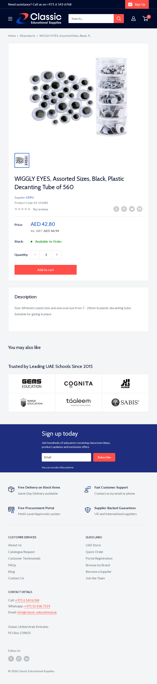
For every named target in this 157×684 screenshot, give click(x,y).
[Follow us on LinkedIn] (26, 658)
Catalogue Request (21, 552)
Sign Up (140, 4)
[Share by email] (139, 208)
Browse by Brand (98, 565)
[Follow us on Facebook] (11, 658)
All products (27, 35)
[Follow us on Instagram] (19, 658)
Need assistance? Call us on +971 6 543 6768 (40, 4)
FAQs (12, 565)
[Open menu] (10, 18)
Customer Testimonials (24, 558)
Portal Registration (99, 558)
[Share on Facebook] (116, 208)
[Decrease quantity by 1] (35, 254)
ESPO (30, 197)
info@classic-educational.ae (37, 612)
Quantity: (21, 254)
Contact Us (16, 578)
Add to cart (45, 270)
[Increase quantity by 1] (57, 254)
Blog (11, 571)
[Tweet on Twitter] (132, 208)
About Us (15, 545)
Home (12, 35)
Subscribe (104, 457)
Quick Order (94, 552)
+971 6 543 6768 (27, 600)
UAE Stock (93, 545)
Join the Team (95, 578)
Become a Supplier (99, 571)
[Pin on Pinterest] (124, 208)
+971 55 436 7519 (37, 606)
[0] (145, 18)
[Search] (119, 18)
